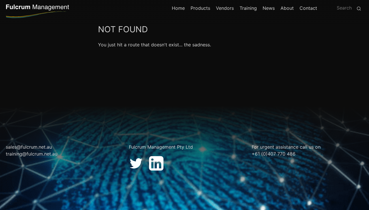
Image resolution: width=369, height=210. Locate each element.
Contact (308, 8)
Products (200, 8)
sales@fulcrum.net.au (29, 147)
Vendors (225, 8)
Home (178, 8)
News (269, 8)
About (287, 8)
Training (248, 8)
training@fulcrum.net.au (31, 154)
